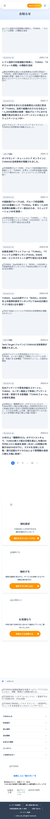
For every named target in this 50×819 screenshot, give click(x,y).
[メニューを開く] (45, 5)
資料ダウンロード (34, 6)
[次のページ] (37, 463)
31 (32, 463)
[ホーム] (3, 681)
